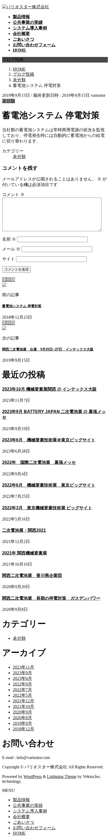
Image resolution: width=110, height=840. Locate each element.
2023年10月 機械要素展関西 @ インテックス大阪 (49, 389)
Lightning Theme (61, 776)
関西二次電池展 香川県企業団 (32, 575)
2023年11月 (23, 667)
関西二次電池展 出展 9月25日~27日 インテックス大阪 (47, 349)
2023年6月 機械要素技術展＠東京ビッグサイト (48, 440)
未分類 (8, 101)
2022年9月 (22, 684)
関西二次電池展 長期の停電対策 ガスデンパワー (51, 598)
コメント (13, 194)
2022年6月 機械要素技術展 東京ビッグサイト (48, 485)
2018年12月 (23, 729)
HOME (19, 833)
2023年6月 (22, 678)
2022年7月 (22, 689)
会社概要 (21, 816)
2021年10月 (23, 706)
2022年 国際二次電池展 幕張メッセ (39, 462)
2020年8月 (22, 717)
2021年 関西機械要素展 (24, 553)
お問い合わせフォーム (34, 828)
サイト (8, 259)
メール (11, 249)
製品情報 (21, 799)
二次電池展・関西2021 (24, 530)
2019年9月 (22, 723)
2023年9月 (22, 673)
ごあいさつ (23, 822)
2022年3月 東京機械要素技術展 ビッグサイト (47, 508)
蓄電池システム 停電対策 (21, 306)
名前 (9, 239)
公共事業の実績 (28, 805)
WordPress (32, 776)
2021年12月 (23, 701)
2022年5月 (22, 695)
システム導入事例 (30, 811)
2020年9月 (22, 712)
